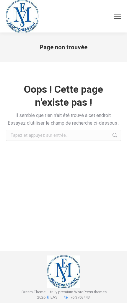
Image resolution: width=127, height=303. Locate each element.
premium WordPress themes (82, 292)
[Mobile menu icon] (117, 16)
